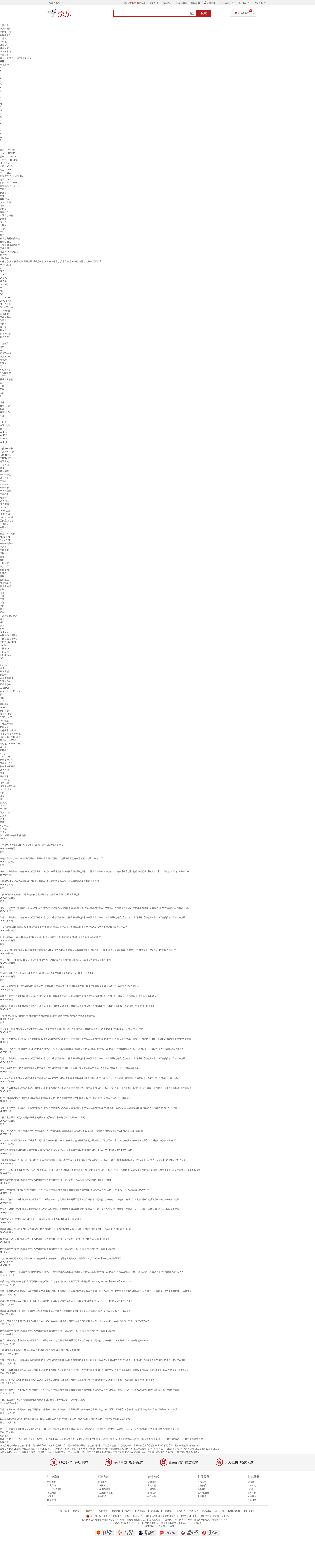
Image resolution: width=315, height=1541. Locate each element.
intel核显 (4, 720)
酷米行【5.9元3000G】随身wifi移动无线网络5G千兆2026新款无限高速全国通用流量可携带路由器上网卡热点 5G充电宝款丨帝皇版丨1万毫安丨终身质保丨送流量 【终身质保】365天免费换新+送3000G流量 (100, 1170)
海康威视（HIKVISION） (12, 176)
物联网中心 (87, 1452)
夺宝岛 (251, 1482)
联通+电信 (5, 425)
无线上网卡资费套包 (10, 245)
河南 (2, 389)
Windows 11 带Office (10, 691)
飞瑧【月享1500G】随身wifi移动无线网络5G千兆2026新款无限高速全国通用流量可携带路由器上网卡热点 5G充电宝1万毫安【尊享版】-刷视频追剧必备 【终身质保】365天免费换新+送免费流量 (94, 907)
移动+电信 (5, 412)
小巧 (2, 806)
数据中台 (87, 1449)
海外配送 (101, 1496)
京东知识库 (5, 28)
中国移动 (4, 648)
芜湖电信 (160, 1439)
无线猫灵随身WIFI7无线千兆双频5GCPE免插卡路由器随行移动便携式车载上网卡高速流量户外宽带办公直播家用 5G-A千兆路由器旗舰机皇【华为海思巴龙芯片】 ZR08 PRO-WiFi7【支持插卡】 (93, 1160)
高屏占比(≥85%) (8, 740)
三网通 (3, 422)
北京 (2, 399)
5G (1, 287)
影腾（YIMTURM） (9, 182)
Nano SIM (5, 540)
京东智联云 (127, 1452)
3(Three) (4, 632)
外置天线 (4, 461)
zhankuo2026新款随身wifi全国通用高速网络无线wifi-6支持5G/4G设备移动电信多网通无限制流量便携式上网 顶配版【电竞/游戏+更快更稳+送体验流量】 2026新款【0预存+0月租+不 (88, 1140)
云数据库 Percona (165, 1449)
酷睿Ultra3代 (6, 763)
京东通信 (252, 1496)
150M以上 (5, 510)
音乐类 (3, 327)
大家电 (50, 1496)
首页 (2, 58)
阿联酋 (3, 553)
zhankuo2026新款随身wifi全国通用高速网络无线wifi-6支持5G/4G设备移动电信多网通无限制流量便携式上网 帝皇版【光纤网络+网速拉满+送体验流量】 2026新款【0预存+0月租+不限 (89, 1078)
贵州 (2, 392)
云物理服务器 (23, 1449)
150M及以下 (6, 514)
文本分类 (117, 1452)
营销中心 (129, 1511)
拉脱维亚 (4, 579)
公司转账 (151, 1496)
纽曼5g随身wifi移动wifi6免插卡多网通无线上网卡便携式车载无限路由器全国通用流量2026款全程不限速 (50, 937)
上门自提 (101, 1482)
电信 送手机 (147, 1439)
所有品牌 (4, 64)
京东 (71, 14)
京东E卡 (252, 1492)
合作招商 (103, 1511)
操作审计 (97, 1449)
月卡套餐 (4, 478)
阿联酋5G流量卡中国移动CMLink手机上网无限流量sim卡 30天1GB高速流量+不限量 (41, 1219)
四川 (2, 383)
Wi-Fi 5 (3, 438)
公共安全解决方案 (58, 1449)
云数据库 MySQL (8, 1449)
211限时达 (102, 1485)
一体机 (3, 38)
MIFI (2, 271)
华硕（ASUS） (7, 166)
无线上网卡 (5, 248)
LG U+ (3, 658)
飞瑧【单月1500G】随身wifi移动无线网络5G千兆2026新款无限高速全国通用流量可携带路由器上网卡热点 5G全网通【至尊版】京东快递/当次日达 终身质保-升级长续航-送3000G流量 (88, 1107)
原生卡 (3, 674)
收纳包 (3, 41)
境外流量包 (5, 583)
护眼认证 (4, 727)
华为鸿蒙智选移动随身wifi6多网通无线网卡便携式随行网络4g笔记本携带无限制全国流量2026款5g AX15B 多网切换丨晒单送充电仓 (64, 927)
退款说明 (202, 1489)
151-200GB (5, 304)
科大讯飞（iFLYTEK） (11, 186)
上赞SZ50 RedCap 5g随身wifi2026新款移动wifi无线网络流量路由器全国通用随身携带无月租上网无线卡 (50, 881)
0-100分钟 (5, 310)
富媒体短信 (27, 1452)
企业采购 (195, 2)
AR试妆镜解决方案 (103, 1452)
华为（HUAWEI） (9, 153)
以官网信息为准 (7, 786)
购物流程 (51, 1482)
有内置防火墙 (6, 517)
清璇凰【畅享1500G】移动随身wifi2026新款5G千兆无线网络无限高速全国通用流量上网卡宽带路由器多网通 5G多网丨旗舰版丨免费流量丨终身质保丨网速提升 (77, 1006)
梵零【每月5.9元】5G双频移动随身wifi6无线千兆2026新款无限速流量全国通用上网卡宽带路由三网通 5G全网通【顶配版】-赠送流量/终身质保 (69, 1068)
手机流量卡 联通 (100, 1439)
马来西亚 (4, 547)
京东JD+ (252, 1500)
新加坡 (3, 573)
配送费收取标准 (105, 1492)
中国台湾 (4, 563)
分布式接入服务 (138, 1449)
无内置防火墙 (6, 520)
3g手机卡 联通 (132, 1439)
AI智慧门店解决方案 (175, 1452)
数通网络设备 (6, 215)
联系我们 (77, 1511)
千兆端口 (4, 524)
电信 (2, 419)
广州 (2, 629)
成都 (2, 622)
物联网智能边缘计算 (112, 1449)
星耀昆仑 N (5, 684)
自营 (2, 852)
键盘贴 (3, 45)
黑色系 (3, 829)
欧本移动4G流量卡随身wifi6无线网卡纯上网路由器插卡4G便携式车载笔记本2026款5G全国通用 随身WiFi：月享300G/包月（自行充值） (66, 1229)
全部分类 (4, 25)
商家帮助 (116, 1511)
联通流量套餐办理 (194, 1439)
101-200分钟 (6, 307)
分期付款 (151, 1489)
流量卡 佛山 (116, 1439)
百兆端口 (4, 527)
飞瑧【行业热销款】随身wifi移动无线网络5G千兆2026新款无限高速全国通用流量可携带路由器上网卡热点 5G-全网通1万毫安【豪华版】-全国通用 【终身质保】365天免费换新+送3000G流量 (92, 917)
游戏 (2, 346)
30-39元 (4, 278)
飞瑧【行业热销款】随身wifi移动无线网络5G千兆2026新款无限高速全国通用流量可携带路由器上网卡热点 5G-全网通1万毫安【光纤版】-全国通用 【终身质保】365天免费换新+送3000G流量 (92, 1058)
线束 (2, 235)
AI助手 (3, 376)
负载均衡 (195, 1452)
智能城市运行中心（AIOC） (68, 1452)
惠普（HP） (6, 179)
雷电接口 (4, 750)
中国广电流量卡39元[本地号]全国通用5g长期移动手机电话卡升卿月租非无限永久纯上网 (42, 1117)
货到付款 (151, 1482)
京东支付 (160, 1526)
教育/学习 (4, 360)
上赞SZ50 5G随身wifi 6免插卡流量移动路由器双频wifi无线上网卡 (31, 845)
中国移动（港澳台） (10, 635)
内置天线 (4, 465)
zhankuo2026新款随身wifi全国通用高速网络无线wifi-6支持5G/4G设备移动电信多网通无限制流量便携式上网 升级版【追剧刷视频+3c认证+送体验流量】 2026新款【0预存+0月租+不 (88, 950)
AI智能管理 (5, 373)
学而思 (3, 189)
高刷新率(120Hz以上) (10, 737)
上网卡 (3, 225)
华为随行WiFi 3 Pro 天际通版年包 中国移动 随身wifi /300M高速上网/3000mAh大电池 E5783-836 (47, 973)
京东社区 (180, 1511)
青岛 (2, 625)
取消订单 (202, 1496)
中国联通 (4, 652)
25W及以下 (5, 789)
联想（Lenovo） (8, 150)
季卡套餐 (4, 488)
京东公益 (219, 1511)
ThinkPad (4, 163)
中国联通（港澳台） (10, 638)
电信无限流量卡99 (23, 1439)
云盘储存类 (5, 317)
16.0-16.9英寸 (7, 714)
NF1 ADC (49, 1452)
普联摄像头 (5, 35)
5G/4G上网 (5, 202)
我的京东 (167, 2)
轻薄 (2, 822)
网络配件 (4, 212)
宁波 (2, 596)
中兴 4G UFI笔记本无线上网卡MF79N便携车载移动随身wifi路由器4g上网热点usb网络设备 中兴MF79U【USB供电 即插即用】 (61, 1258)
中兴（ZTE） (6, 173)
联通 (2, 415)
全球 (2, 556)
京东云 (171, 1526)
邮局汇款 (151, 1492)
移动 (2, 409)
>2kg (2, 753)
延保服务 (252, 1489)
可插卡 (3, 497)
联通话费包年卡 (174, 1439)
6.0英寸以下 (6, 717)
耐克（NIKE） (7, 169)
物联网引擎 (38, 1452)
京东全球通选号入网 (65, 1439)
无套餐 (3, 481)
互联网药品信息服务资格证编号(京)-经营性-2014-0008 (171, 1516)
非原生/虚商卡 (7, 678)
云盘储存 (4, 343)
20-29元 (4, 281)
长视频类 (4, 314)
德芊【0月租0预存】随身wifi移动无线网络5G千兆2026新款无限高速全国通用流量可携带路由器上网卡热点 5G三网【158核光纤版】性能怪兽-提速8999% (74, 1189)
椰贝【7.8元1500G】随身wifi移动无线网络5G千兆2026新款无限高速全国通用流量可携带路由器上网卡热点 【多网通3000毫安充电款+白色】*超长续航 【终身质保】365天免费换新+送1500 (92, 1048)
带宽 (188, 1452)
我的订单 (154, 2)
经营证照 (198, 1523)
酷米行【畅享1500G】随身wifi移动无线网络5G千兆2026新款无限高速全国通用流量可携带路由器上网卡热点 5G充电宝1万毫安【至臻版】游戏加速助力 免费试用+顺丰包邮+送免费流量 (89, 1209)
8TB (2, 701)
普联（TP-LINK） (8, 156)
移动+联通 (5, 406)
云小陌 (3, 645)
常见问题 (51, 1492)
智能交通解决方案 (192, 1449)
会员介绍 (51, 1485)
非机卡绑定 (5, 474)
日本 (2, 694)
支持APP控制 (6, 448)
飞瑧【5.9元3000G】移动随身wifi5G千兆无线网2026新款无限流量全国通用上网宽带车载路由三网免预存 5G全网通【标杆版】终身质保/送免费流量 (71, 1130)
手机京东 (211, 2)
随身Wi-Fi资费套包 (9, 251)
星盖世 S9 (5, 681)
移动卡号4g (5, 1439)
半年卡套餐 (5, 491)
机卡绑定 (4, 471)
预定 (163, 1452)
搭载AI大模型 (6, 379)
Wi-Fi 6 (3, 435)
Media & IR (249, 1511)
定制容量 (4, 704)
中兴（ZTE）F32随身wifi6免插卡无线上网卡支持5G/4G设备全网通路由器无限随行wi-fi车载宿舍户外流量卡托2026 (55, 960)
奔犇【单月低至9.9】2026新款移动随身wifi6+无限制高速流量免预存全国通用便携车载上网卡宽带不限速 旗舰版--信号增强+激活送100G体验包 (69, 986)
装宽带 (3, 228)
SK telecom (5, 655)
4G (1, 291)
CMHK (3, 665)
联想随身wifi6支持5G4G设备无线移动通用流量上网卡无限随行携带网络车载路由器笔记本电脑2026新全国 (51, 858)
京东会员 (182, 2)
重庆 (2, 612)
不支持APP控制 (7, 451)
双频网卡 (4, 776)
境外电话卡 (5, 586)
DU (1, 661)
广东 (2, 396)
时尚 (2, 793)
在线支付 (151, 1485)
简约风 (3, 802)
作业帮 (3, 192)
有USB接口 (5, 455)
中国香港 (4, 550)
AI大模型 (4, 825)
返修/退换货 (203, 1492)
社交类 (3, 330)
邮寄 (2, 592)
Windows (4, 688)
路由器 (3, 209)
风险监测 (193, 1511)
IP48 (2, 819)
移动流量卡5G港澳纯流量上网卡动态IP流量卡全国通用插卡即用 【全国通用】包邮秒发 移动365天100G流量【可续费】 (58, 1248)
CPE (2, 274)
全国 (2, 386)
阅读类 (3, 320)
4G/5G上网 (5, 264)
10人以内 (4, 504)
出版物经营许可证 (136, 1519)
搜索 (204, 13)
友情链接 (155, 1511)
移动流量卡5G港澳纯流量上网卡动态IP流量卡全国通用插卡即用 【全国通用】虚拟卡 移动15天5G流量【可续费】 (55, 1239)
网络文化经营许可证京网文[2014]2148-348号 (169, 1519)
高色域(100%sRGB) (10, 743)
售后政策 (202, 1482)
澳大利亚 (4, 566)
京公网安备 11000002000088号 (106, 1516)
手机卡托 (4, 779)
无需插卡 (4, 494)
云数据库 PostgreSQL (10, 1452)
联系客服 (51, 1500)
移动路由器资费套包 (10, 238)
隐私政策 (206, 1511)
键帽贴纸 (4, 48)
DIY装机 (252, 1485)
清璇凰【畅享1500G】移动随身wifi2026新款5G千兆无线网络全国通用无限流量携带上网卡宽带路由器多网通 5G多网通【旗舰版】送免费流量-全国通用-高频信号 (78, 996)
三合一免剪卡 (6, 543)
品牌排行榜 (5, 32)
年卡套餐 (4, 484)
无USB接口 (5, 458)
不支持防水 (5, 812)
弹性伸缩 (156, 1452)
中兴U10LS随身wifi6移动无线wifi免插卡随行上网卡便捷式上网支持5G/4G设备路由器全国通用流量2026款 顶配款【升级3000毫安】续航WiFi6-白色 (71, 1029)
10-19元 (4, 284)
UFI (1, 268)
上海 (2, 602)
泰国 (2, 560)
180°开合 (4, 770)
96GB (3, 707)
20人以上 (4, 501)
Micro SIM (5, 537)
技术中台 (151, 1449)
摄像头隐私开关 (7, 766)
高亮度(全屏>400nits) (10, 734)
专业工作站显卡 (7, 724)
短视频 (3, 363)
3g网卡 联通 (83, 1439)
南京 (2, 619)
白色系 (3, 832)
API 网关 (126, 1449)
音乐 (2, 350)
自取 (2, 589)
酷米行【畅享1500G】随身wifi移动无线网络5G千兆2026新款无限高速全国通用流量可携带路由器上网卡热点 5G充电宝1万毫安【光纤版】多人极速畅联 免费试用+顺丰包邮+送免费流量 (89, 1199)
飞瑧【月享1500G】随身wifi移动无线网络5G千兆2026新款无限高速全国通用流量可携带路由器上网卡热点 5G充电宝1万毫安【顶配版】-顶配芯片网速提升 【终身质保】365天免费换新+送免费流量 (95, 1039)
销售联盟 (168, 1511)
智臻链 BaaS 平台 (142, 1452)
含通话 (3, 668)
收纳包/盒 (4, 783)
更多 (2, 196)
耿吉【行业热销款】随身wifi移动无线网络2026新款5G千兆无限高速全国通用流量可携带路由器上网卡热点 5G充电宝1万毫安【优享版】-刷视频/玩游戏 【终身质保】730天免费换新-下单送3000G (94, 871)
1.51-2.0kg (5, 756)
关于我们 (64, 1511)
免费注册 (141, 2)
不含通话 (4, 671)
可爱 (2, 796)
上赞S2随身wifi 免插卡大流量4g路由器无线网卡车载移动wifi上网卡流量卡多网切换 (40, 894)
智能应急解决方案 (210, 1449)
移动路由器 (5, 242)
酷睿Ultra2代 (6, 760)
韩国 (2, 576)
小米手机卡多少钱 (43, 1439)
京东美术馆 (5, 51)
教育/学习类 (5, 333)
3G (1, 294)
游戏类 (3, 324)
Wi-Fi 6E (4, 432)
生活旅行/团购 (54, 1489)
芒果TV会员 (5, 353)
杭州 (2, 609)
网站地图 (178, 1449)
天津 (2, 599)
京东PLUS (5, 356)
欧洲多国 (4, 570)
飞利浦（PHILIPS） (9, 160)
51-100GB (5, 297)
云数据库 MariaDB (40, 1449)
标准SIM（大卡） (8, 533)
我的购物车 (243, 13)
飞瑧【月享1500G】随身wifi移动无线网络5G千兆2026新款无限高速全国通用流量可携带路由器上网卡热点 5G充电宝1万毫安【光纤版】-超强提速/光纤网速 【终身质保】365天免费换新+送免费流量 (96, 1088)
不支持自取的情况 (9, 615)
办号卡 (10, 58)
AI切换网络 (5, 369)
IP (1, 799)
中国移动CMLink (8, 642)
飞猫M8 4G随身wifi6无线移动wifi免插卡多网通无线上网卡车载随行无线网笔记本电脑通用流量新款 (47, 1016)
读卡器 (3, 747)
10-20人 (4, 507)
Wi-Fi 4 (3, 442)
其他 (2, 402)
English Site (234, 1511)
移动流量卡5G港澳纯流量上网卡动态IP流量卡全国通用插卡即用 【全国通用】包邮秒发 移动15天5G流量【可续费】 (56, 1180)
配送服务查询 (103, 1489)
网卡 (2, 205)
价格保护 (202, 1485)
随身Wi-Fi (4, 255)
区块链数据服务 (75, 1449)
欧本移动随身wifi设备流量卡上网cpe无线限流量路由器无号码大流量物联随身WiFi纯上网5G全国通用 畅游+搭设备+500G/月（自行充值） (66, 1098)
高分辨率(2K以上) (8, 730)
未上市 (3, 809)
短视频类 (4, 337)
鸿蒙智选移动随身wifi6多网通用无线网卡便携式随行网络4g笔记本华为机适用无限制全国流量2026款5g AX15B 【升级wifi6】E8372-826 (66, 1150)
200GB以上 (5, 301)
